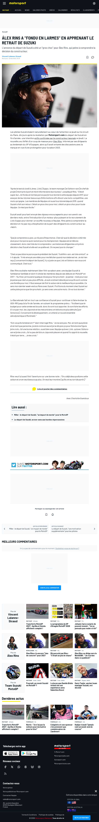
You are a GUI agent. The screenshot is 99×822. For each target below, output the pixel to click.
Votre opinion (8, 788)
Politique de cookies (46, 815)
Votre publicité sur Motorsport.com (15, 791)
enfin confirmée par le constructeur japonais (55, 138)
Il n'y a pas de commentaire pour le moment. (49, 548)
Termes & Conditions (29, 815)
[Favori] (87, 57)
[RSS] (5, 773)
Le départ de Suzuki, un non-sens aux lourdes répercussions (39, 419)
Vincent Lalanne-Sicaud (11, 56)
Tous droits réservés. (61, 818)
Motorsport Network (43, 818)
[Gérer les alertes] (52, 514)
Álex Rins (57, 141)
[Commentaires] (93, 57)
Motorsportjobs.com (61, 756)
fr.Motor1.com (59, 752)
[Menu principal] (4, 3)
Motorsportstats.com (62, 763)
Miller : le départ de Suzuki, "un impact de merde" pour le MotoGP (41, 415)
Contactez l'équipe (9, 795)
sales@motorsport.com (11, 799)
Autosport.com (60, 760)
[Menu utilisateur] (94, 3)
